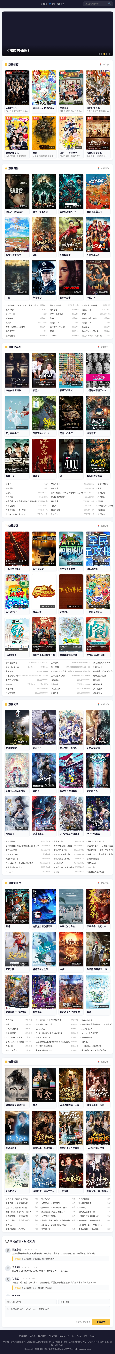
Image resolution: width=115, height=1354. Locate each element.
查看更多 (104, 168)
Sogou (93, 1336)
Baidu (62, 1336)
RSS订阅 (53, 1336)
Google (70, 1336)
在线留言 (23, 1336)
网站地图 (42, 1336)
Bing (79, 1336)
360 (85, 1336)
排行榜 (105, 64)
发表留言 (100, 1322)
